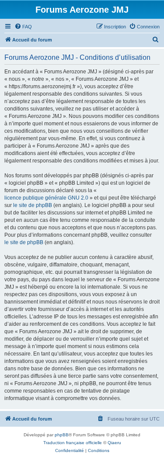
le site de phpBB (32, 205)
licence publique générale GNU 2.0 (46, 198)
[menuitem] (23, 26)
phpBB (62, 434)
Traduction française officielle (72, 442)
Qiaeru (114, 442)
